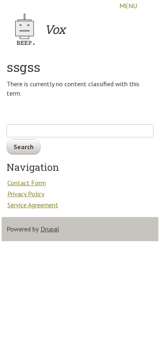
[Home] (25, 29)
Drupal (50, 229)
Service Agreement (32, 205)
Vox (54, 29)
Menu (128, 6)
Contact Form (26, 183)
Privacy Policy (25, 194)
